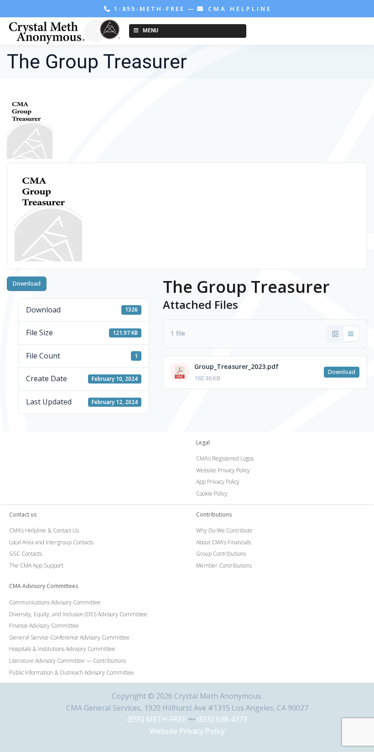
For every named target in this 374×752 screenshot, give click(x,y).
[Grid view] (335, 334)
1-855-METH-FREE (149, 9)
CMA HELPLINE (238, 9)
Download (27, 283)
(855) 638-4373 (222, 719)
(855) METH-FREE (157, 719)
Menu (150, 30)
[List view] (350, 334)
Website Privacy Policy (187, 731)
